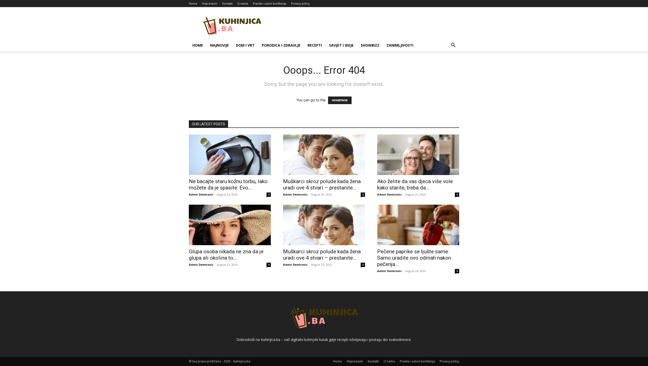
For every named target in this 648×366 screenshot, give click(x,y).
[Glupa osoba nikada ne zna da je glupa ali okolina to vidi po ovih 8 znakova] (230, 225)
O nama (242, 3)
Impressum (209, 3)
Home (193, 3)
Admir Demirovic (201, 194)
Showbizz (370, 45)
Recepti (315, 45)
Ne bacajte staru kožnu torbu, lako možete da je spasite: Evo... (228, 184)
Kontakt (227, 3)
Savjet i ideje (341, 45)
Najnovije (219, 45)
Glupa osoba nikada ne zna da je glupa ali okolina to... (226, 254)
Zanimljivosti (400, 45)
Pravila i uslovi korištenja (269, 3)
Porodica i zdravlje (281, 45)
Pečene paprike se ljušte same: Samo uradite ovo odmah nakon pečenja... (414, 257)
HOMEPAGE (340, 100)
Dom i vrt (245, 45)
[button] (453, 45)
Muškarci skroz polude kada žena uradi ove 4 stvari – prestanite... (322, 184)
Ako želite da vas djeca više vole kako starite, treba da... (415, 184)
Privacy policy (300, 3)
